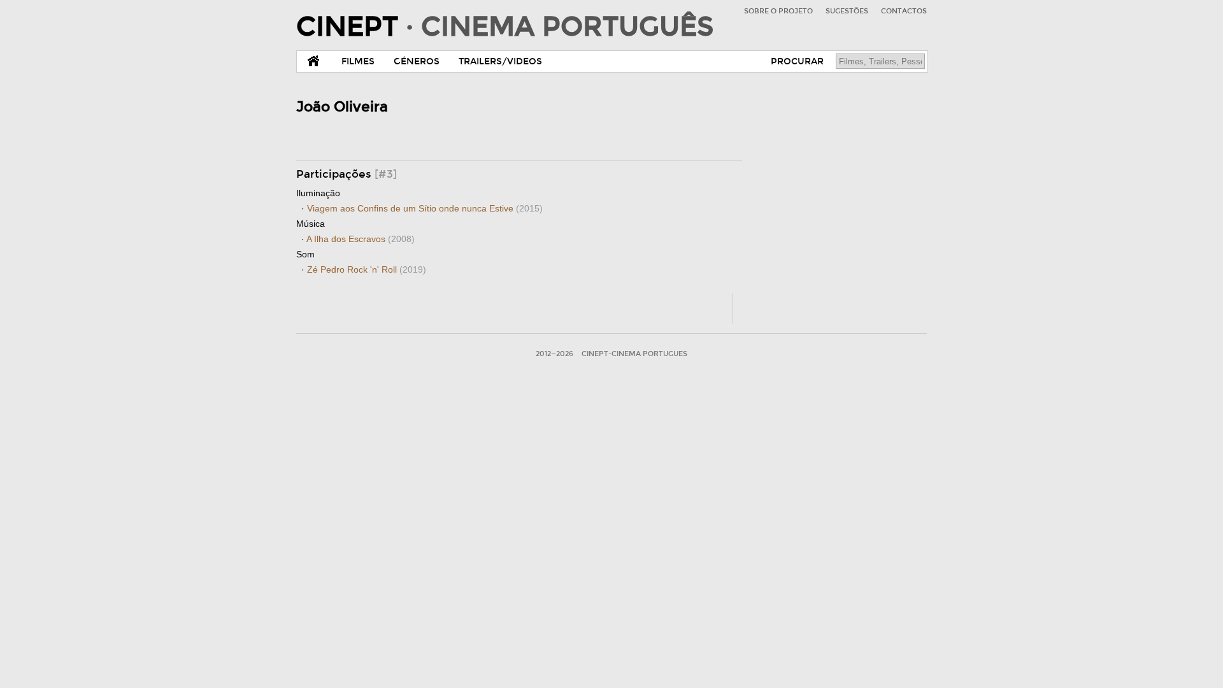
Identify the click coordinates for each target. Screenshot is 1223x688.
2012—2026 (554, 354)
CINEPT (504, 27)
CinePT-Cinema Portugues (634, 354)
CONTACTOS (904, 11)
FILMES (358, 61)
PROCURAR (797, 61)
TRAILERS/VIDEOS (500, 61)
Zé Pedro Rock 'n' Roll (366, 269)
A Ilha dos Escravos (360, 239)
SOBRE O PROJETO (778, 11)
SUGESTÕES (847, 11)
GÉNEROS (417, 61)
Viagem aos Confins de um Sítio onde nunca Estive (425, 208)
